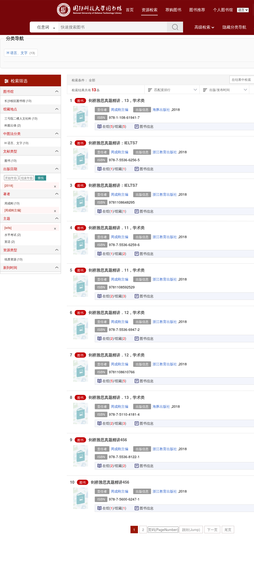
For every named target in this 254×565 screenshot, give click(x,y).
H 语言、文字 (18, 52)
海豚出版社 (162, 109)
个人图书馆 (223, 9)
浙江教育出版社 (165, 151)
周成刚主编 (119, 109)
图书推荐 (197, 9)
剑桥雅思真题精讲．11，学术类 (117, 227)
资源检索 (150, 9)
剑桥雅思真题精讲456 (108, 439)
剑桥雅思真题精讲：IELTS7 (113, 143)
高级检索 (202, 27)
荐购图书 (173, 9)
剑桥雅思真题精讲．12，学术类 (117, 312)
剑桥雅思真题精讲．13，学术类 (117, 100)
